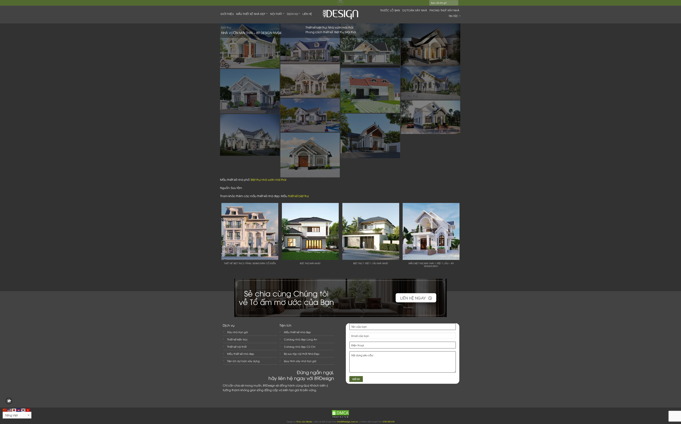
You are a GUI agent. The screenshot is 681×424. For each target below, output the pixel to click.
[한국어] (23, 410)
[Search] (340, 3)
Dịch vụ (292, 13)
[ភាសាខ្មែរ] (18, 410)
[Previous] (221, 240)
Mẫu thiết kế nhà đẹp (240, 353)
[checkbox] (8, 400)
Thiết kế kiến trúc (237, 339)
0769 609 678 (388, 421)
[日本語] (14, 410)
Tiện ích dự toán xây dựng (243, 361)
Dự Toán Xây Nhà (414, 10)
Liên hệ (307, 13)
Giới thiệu (227, 13)
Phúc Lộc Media (304, 421)
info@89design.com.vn (347, 421)
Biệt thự (226, 27)
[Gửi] (455, 2)
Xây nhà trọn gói (237, 332)
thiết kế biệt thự (298, 196)
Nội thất (276, 13)
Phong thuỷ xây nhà (444, 10)
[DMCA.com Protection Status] (340, 413)
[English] (9, 410)
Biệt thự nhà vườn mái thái (268, 179)
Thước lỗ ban (390, 10)
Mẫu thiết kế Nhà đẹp (250, 13)
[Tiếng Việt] (28, 410)
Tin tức (453, 16)
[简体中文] (5, 410)
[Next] (459, 240)
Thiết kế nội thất (237, 346)
